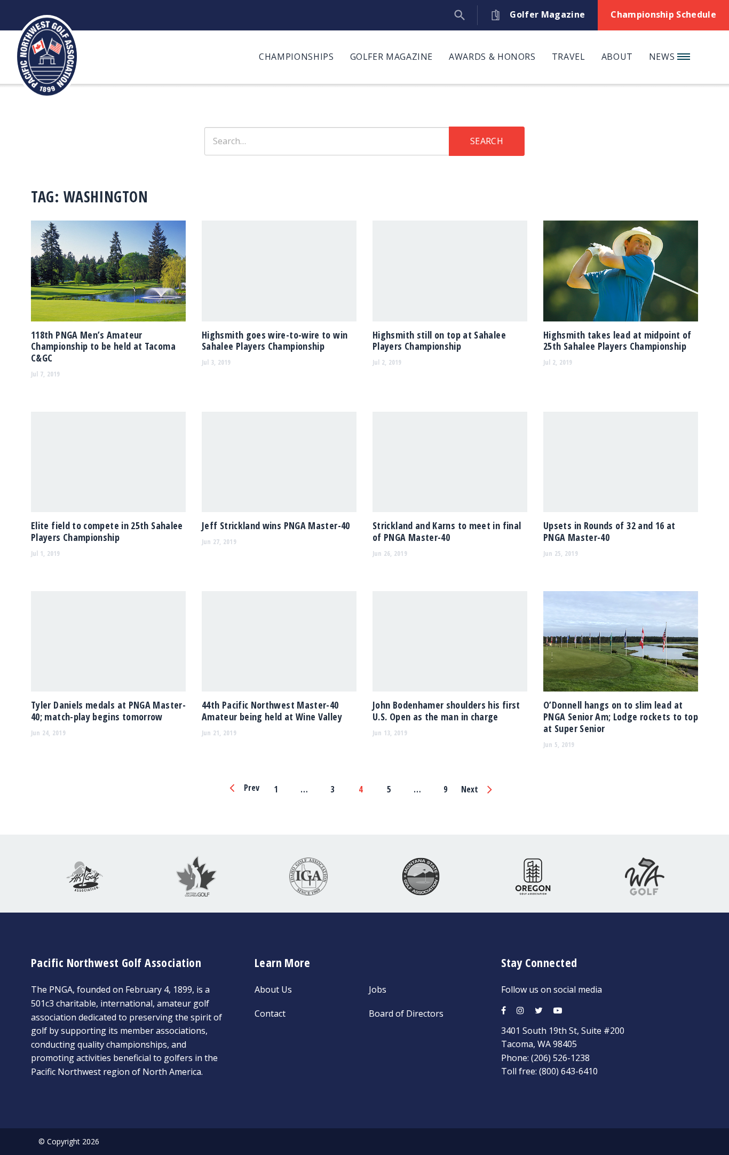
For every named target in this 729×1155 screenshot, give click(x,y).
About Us (273, 989)
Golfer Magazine (391, 56)
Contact (270, 1013)
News (663, 56)
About (617, 56)
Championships (296, 56)
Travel (568, 56)
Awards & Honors (492, 56)
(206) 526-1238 (560, 1058)
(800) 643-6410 (568, 1071)
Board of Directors (406, 1013)
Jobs (377, 989)
